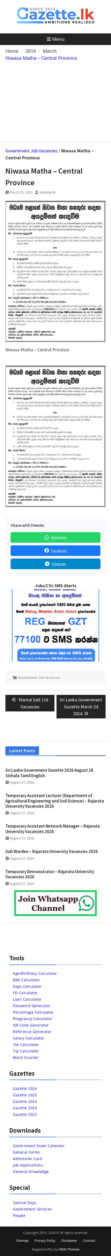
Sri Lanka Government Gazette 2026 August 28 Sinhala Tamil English (49, 772)
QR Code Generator (31, 1025)
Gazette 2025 (25, 1095)
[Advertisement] (56, 100)
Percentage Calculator (33, 1012)
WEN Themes (69, 1249)
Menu (58, 39)
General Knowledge (31, 1171)
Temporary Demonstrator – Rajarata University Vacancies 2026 (49, 874)
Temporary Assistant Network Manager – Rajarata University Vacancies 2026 (52, 828)
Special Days (24, 1202)
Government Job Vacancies (31, 151)
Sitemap (22, 1240)
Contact (89, 1240)
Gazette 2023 (25, 1107)
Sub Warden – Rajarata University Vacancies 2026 (51, 851)
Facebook (59, 550)
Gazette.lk (47, 192)
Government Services (32, 1209)
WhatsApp (59, 537)
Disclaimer (69, 1240)
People (19, 1215)
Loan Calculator (27, 999)
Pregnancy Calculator (32, 1018)
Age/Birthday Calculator (35, 973)
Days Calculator (27, 986)
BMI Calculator (26, 979)
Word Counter (26, 1057)
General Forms (26, 1152)
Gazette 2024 (25, 1101)
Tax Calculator (26, 1044)
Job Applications (28, 1165)
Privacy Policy (45, 1240)
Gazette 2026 (25, 1088)
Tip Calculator (26, 1051)
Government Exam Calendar (39, 1145)
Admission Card (27, 1158)
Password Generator (31, 1005)
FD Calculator (25, 992)
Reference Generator (32, 1031)
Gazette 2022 (25, 1114)
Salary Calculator (28, 1038)
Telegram (59, 563)
